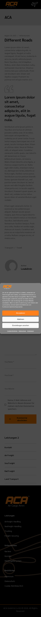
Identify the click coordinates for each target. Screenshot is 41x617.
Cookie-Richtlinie (12, 331)
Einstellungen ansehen (20, 325)
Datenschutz (22, 331)
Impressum (30, 331)
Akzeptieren (20, 313)
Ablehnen (20, 319)
